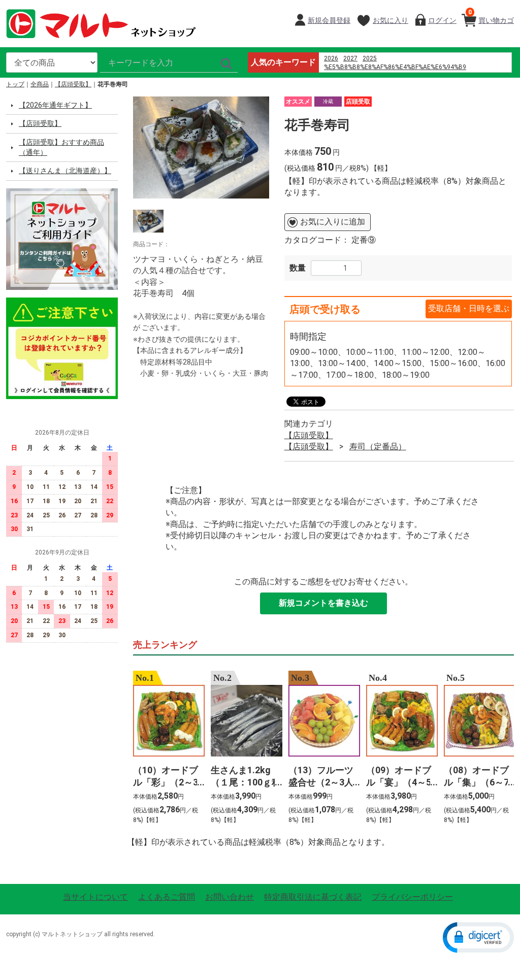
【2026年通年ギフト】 (55, 105)
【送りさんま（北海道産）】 (65, 171)
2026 (331, 58)
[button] (478, 936)
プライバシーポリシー (412, 897)
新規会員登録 (329, 20)
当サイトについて (95, 897)
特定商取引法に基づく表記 (313, 897)
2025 (370, 58)
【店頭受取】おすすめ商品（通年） (61, 147)
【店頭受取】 (73, 84)
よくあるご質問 (166, 897)
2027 (350, 58)
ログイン (442, 20)
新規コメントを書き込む (323, 603)
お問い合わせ (229, 897)
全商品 (39, 84)
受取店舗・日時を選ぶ (468, 308)
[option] (201, 147)
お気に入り (390, 20)
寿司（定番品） (377, 446)
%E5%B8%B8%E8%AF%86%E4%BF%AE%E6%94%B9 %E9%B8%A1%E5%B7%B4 (395, 71)
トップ (15, 84)
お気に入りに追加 (332, 222)
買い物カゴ (491, 16)
